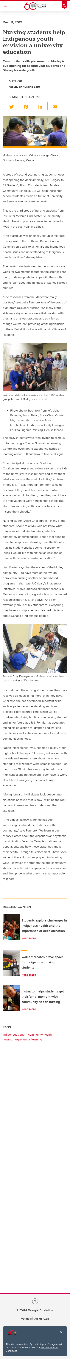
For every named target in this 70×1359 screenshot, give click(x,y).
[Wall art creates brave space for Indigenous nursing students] (11, 963)
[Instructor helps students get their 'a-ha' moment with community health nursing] (11, 998)
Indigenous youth (14, 1034)
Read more (28, 938)
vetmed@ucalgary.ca (35, 1318)
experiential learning (28, 1039)
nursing (7, 1039)
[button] (14, 106)
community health (40, 1034)
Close (61, 1335)
